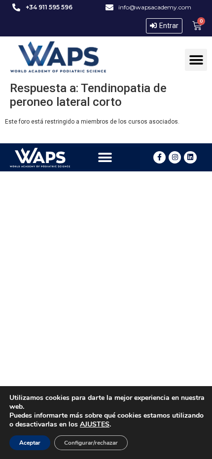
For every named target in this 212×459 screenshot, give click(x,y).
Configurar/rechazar (91, 443)
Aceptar (29, 443)
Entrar (168, 26)
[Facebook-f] (159, 157)
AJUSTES (94, 424)
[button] (196, 60)
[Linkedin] (190, 157)
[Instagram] (175, 157)
